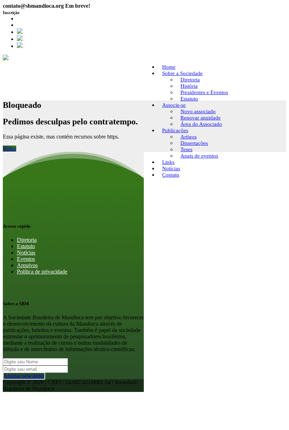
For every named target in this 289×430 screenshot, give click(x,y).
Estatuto (189, 99)
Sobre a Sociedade (182, 73)
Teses (186, 149)
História (189, 86)
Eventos (26, 259)
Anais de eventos (199, 156)
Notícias (171, 168)
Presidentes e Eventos (204, 92)
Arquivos (27, 265)
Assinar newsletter (24, 376)
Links (168, 162)
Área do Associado (38, 25)
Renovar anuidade (200, 118)
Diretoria (190, 79)
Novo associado (198, 111)
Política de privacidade (42, 272)
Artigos (188, 137)
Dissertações (194, 143)
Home (169, 67)
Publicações (175, 130)
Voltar (9, 149)
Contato (170, 175)
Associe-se (174, 105)
